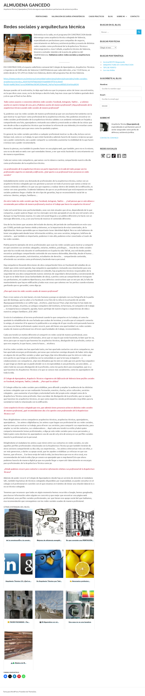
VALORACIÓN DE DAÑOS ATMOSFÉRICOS (68, 16)
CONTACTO (134, 16)
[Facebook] (119, 155)
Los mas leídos (109, 70)
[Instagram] (103, 155)
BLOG (110, 16)
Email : (103, 95)
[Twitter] (108, 155)
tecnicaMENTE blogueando (114, 62)
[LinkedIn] (124, 155)
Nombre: (104, 84)
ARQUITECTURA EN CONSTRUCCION (118, 64)
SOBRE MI (121, 16)
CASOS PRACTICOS (96, 16)
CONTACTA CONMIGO (109, 137)
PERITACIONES (41, 16)
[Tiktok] (113, 155)
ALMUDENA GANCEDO (27, 5)
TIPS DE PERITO (109, 67)
